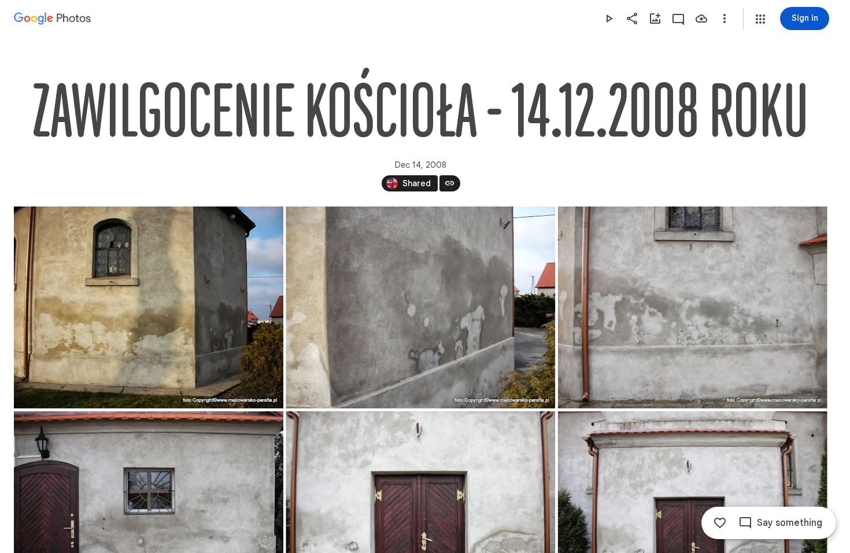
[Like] (719, 522)
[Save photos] (701, 18)
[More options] (724, 18)
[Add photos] (655, 18)
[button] (760, 19)
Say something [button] (789, 523)
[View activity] (678, 18)
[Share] (632, 18)
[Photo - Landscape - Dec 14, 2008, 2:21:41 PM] (420, 307)
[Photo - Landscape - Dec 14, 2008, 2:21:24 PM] (148, 307)
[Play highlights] (609, 18)
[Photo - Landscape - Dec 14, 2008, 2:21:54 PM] (692, 307)
